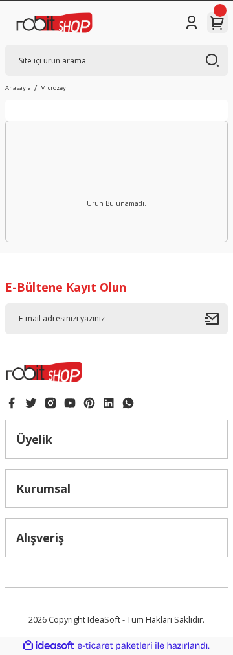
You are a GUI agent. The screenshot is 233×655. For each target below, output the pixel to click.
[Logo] (54, 22)
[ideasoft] (48, 646)
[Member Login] (191, 22)
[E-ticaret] (115, 645)
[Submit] (216, 318)
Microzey (53, 88)
